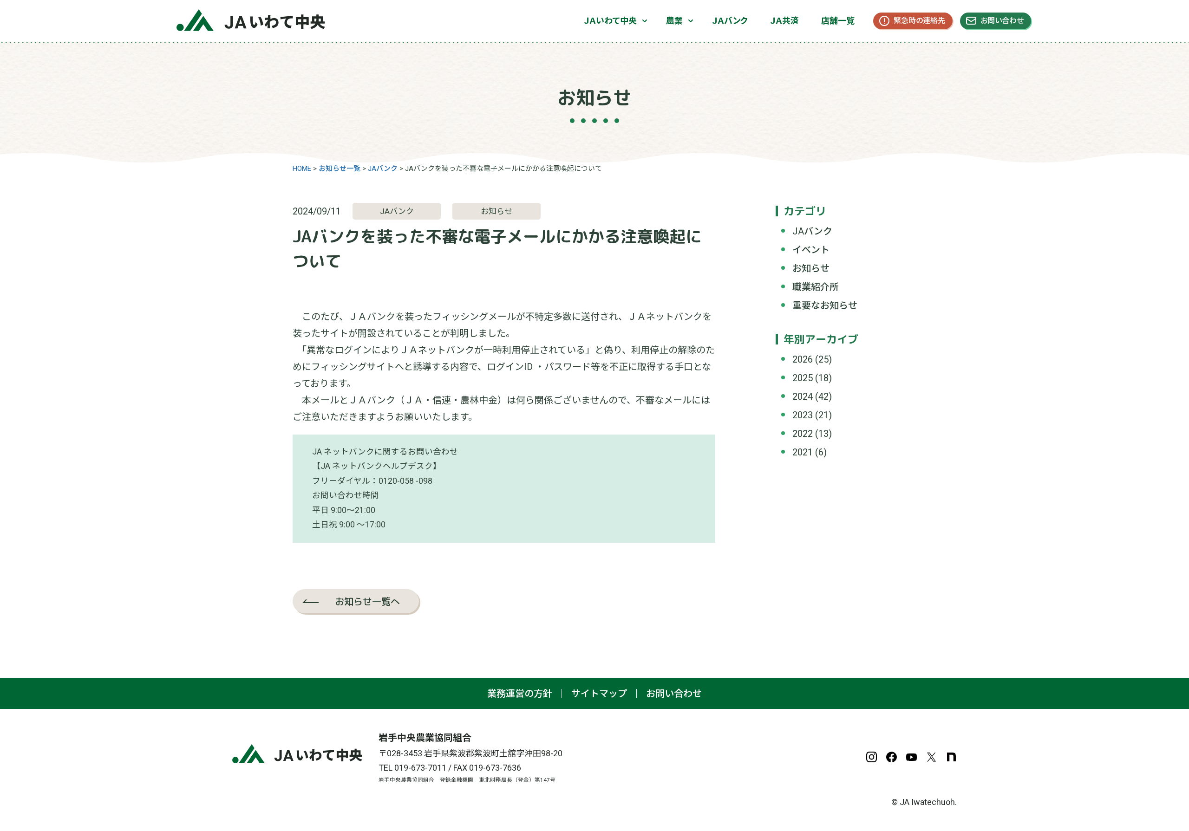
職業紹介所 (815, 286)
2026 (802, 359)
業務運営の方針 (519, 693)
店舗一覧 (838, 21)
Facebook (891, 757)
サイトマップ (599, 693)
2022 (802, 433)
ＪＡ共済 (784, 21)
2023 (802, 415)
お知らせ (811, 268)
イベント (811, 249)
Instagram (871, 757)
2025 (802, 377)
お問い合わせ (1002, 20)
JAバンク (812, 231)
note (951, 757)
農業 (674, 21)
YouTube (911, 757)
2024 (802, 396)
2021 (802, 452)
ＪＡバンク (730, 21)
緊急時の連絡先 (919, 20)
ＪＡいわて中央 (610, 21)
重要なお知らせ (824, 305)
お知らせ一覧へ (367, 601)
